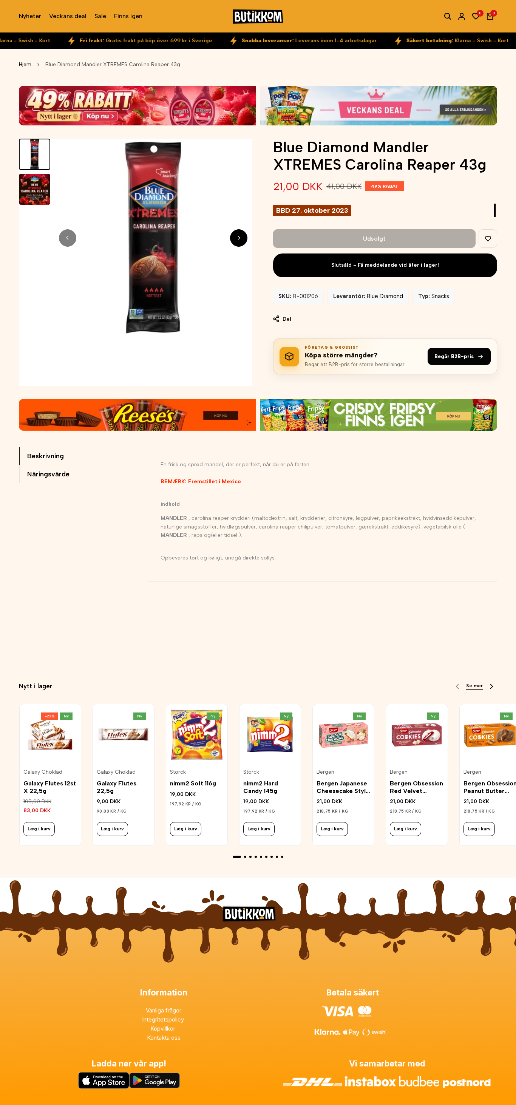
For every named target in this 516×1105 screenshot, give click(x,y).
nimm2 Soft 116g (193, 783)
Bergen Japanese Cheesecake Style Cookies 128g (343, 787)
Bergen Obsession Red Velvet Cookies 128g (416, 787)
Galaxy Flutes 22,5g (116, 787)
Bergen (325, 772)
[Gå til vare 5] (261, 857)
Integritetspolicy (163, 1019)
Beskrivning (45, 456)
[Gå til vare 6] (266, 857)
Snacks (440, 296)
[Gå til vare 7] (271, 857)
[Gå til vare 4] (256, 857)
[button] (488, 238)
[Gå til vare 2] (245, 857)
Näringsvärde (48, 474)
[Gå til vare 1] (237, 857)
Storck (178, 772)
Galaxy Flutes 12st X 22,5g (49, 787)
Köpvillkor (163, 1028)
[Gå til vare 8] (277, 857)
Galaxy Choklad (42, 772)
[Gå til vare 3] (250, 857)
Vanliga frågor (163, 1010)
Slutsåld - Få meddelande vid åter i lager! (385, 265)
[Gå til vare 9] (282, 857)
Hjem (25, 64)
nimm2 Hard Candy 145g (260, 787)
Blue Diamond (385, 296)
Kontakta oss (164, 1037)
